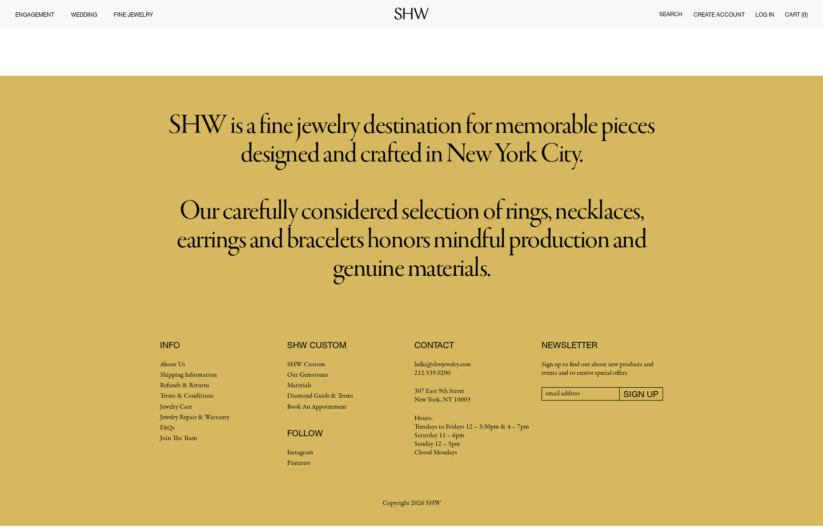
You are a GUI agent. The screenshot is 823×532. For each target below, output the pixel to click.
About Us (172, 364)
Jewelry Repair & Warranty (195, 417)
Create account (719, 14)
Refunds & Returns (185, 385)
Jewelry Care (176, 407)
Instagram (300, 452)
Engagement (34, 14)
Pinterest (299, 463)
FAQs (167, 427)
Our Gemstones (307, 375)
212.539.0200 (432, 373)
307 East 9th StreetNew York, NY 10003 (442, 395)
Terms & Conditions (187, 396)
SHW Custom (306, 364)
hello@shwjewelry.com (442, 364)
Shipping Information (188, 375)
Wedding (84, 14)
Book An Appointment (317, 407)
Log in (764, 14)
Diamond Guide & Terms (320, 396)
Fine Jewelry (133, 14)
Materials (299, 385)
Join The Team (178, 438)
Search (670, 14)
